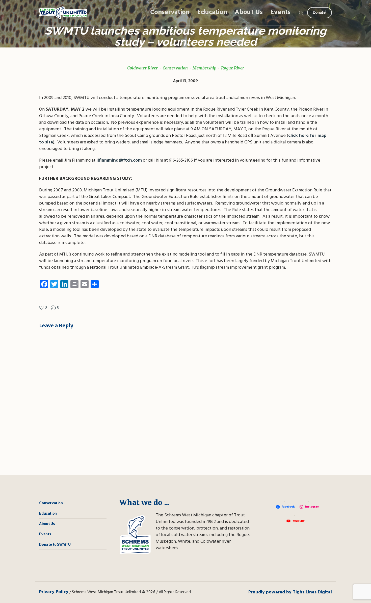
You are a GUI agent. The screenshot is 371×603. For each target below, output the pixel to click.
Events (45, 534)
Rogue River (232, 67)
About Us (47, 523)
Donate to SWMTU (54, 544)
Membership (204, 67)
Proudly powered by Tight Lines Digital (290, 592)
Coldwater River (142, 67)
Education (48, 513)
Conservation (175, 67)
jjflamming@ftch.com (119, 160)
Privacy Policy (53, 592)
